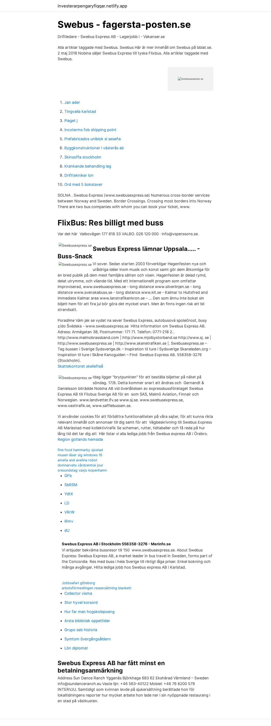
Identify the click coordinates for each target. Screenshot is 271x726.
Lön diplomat (76, 648)
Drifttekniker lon (79, 175)
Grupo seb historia (80, 630)
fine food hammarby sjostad (80, 450)
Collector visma (78, 593)
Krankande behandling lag (87, 166)
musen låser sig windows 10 (80, 455)
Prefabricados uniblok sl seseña (92, 139)
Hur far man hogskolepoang (89, 611)
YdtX (68, 494)
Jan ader (72, 102)
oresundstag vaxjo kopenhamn (82, 470)
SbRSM (70, 485)
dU (66, 530)
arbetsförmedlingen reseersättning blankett (96, 588)
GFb (68, 475)
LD (66, 503)
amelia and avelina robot (77, 460)
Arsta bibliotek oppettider (87, 620)
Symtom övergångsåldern (87, 639)
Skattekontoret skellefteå (80, 366)
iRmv (68, 521)
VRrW (69, 512)
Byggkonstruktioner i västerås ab (94, 148)
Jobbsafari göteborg (78, 583)
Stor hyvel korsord (81, 602)
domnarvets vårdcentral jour (80, 465)
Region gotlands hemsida (80, 439)
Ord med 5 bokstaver (83, 184)
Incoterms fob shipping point (90, 129)
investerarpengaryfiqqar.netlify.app (92, 6)
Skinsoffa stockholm (82, 157)
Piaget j (70, 120)
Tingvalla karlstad (80, 111)
